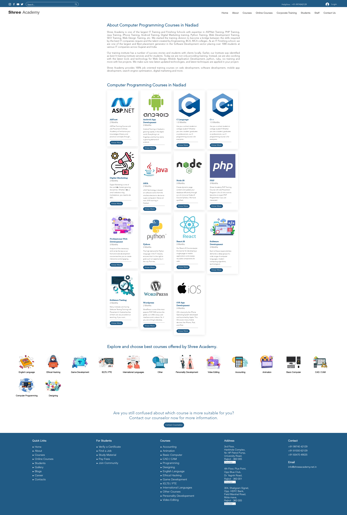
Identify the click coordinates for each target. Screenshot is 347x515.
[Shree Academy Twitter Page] (22, 4)
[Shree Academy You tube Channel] (18, 4)
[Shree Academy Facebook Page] (13, 4)
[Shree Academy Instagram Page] (9, 4)
